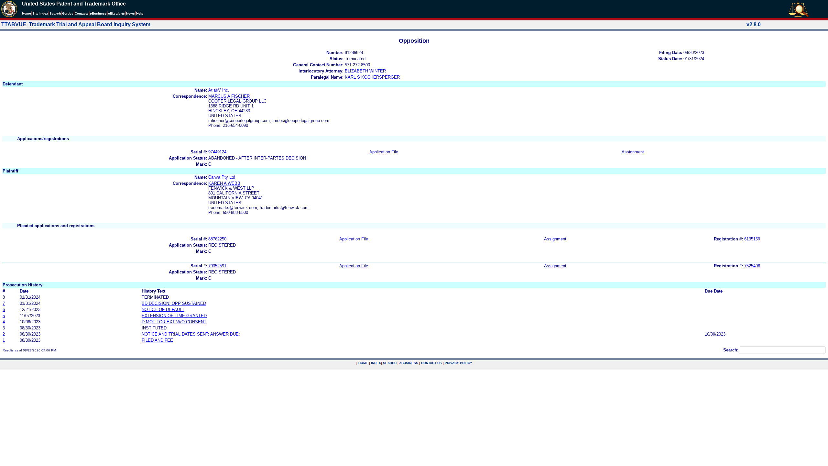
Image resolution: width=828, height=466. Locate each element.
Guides (67, 13)
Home (26, 13)
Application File (383, 152)
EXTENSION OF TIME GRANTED (174, 315)
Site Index (40, 13)
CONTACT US (431, 363)
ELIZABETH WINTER (365, 71)
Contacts (82, 13)
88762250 (217, 239)
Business (98, 13)
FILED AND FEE (157, 340)
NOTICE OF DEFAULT (163, 309)
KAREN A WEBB (224, 183)
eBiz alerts (116, 13)
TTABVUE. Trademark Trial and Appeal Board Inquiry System (75, 24)
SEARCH (390, 363)
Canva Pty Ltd (221, 177)
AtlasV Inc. (218, 90)
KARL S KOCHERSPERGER (372, 77)
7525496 (752, 265)
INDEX (376, 363)
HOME (363, 363)
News (130, 13)
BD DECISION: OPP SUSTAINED (174, 303)
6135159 (752, 239)
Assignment (633, 152)
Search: (730, 350)
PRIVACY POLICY (458, 363)
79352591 (217, 265)
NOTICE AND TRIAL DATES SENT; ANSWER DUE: (191, 334)
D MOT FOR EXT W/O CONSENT (174, 321)
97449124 (217, 152)
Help (139, 13)
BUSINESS (408, 363)
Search (55, 13)
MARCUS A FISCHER (229, 96)
